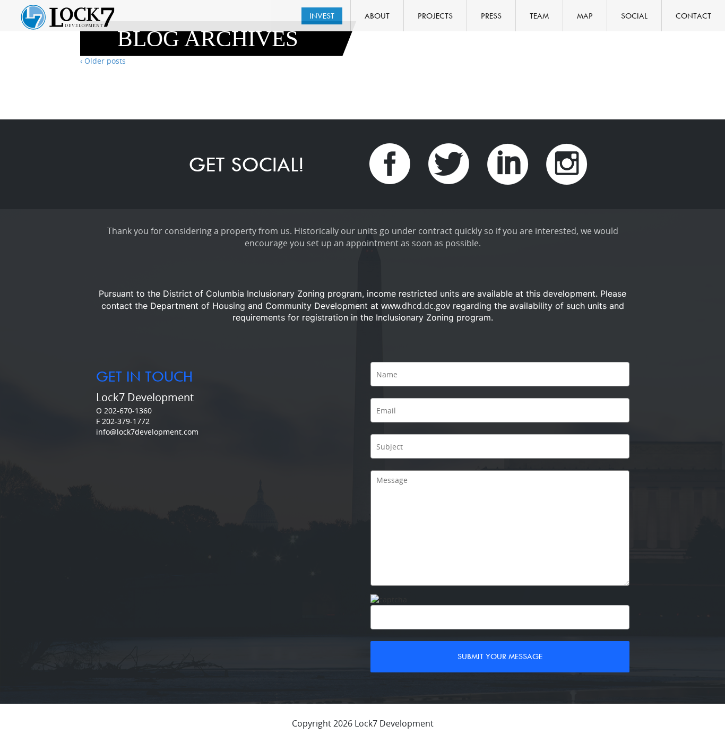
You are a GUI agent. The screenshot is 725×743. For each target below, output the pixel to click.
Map (585, 16)
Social (634, 16)
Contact (693, 16)
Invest (321, 16)
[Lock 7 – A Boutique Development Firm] (67, 17)
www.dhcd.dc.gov (415, 306)
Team (539, 16)
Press (491, 16)
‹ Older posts (103, 61)
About (377, 16)
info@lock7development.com (147, 432)
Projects (435, 16)
